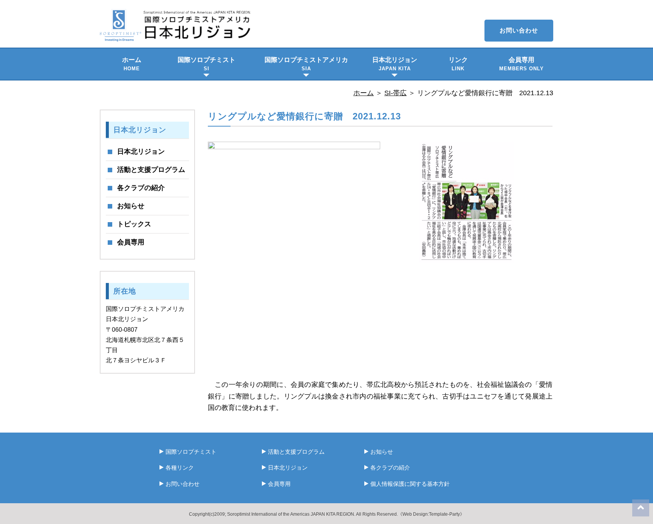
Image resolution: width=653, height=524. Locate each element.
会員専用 (521, 63)
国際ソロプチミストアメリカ (306, 63)
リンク (458, 63)
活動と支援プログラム (151, 169)
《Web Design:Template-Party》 (431, 514)
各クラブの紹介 (141, 188)
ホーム (131, 63)
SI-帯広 (395, 93)
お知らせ (130, 206)
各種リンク (180, 467)
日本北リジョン (394, 63)
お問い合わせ (519, 30)
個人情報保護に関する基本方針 (410, 484)
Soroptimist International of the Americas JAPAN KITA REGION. (291, 514)
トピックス (134, 224)
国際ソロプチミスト (206, 63)
